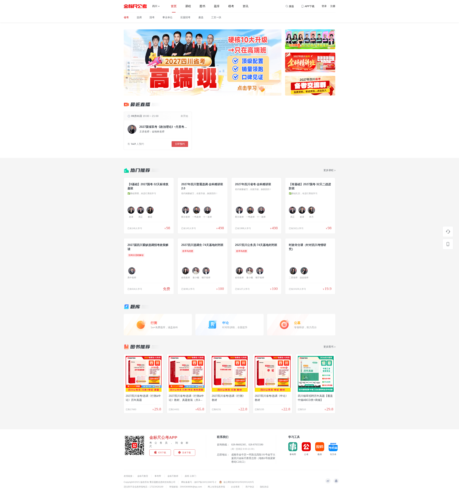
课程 (188, 6)
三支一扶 (216, 17)
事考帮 (158, 476)
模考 (231, 6)
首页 (174, 6)
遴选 (200, 17)
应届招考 (185, 17)
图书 (202, 6)
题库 (217, 6)
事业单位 (167, 17)
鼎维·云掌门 (190, 476)
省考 (126, 17)
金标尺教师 (173, 476)
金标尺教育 (143, 476)
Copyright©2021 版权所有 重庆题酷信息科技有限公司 (149, 482)
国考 (152, 17)
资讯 (245, 6)
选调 (139, 17)
